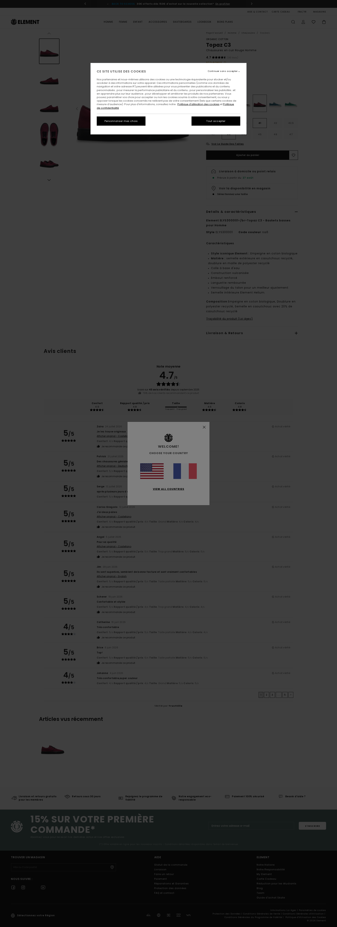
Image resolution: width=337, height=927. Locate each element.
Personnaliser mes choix (121, 121)
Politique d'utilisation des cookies (198, 104)
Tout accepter (215, 121)
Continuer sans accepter (223, 71)
